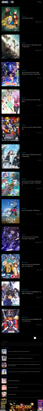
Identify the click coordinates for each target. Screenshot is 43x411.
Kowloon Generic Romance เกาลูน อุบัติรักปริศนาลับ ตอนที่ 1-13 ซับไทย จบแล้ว (20, 358)
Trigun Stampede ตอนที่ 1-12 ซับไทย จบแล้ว (30, 210)
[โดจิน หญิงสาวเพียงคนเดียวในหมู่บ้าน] (4, 380)
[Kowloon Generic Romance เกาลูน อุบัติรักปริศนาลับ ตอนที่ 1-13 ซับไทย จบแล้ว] (4, 358)
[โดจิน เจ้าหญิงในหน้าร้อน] (4, 394)
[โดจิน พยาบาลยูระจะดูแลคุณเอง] (4, 387)
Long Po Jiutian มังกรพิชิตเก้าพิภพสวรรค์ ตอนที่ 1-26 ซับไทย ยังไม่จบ (18, 351)
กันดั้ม (22, 262)
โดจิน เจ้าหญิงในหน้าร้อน (12, 394)
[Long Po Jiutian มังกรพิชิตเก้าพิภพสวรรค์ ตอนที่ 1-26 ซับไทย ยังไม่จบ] (4, 351)
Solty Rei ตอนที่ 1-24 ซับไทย (27, 18)
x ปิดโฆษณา (3, 410)
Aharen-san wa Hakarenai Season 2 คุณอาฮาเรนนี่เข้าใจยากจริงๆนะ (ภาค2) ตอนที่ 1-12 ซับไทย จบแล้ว (24, 371)
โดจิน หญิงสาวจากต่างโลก (12, 401)
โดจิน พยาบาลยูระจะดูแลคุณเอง (13, 387)
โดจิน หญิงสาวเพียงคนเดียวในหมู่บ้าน (14, 380)
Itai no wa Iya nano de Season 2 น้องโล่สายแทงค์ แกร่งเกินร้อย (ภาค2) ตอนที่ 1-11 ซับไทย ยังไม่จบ (31, 183)
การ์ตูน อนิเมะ (24, 16)
